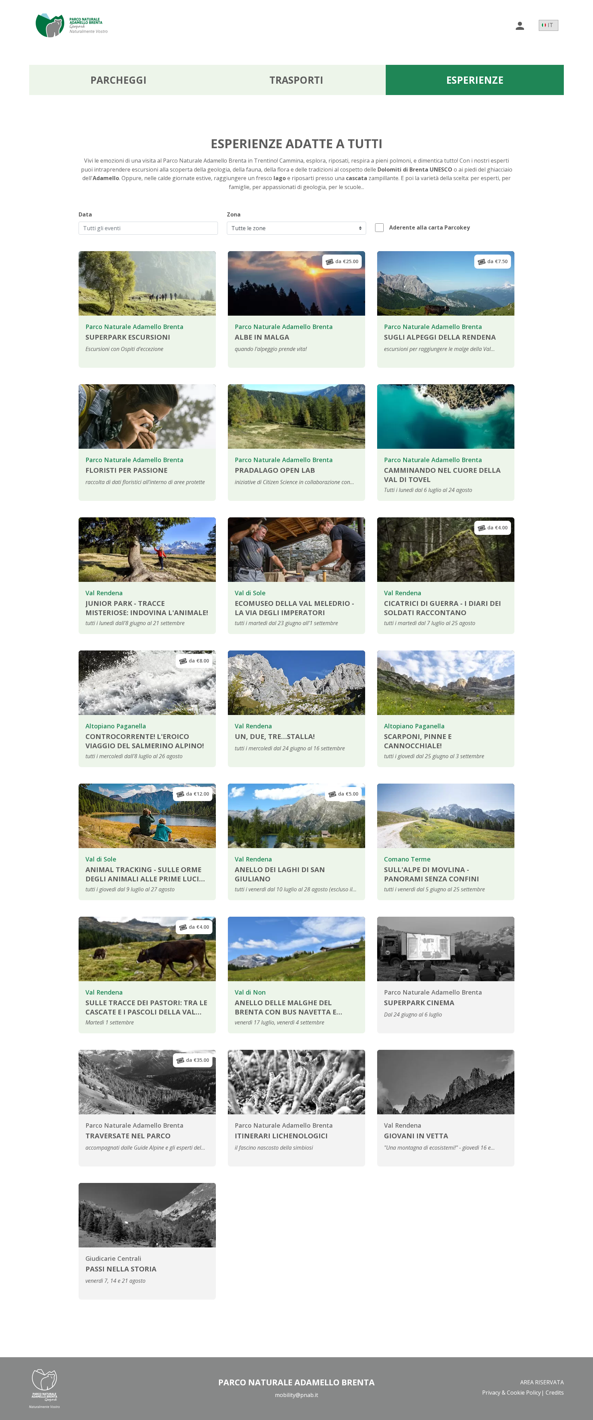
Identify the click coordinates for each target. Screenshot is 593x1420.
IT (550, 25)
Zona (234, 214)
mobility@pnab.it (296, 1395)
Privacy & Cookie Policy (511, 1392)
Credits (555, 1392)
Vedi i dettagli (187, 359)
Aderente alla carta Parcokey (429, 227)
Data (85, 214)
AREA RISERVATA (542, 1382)
